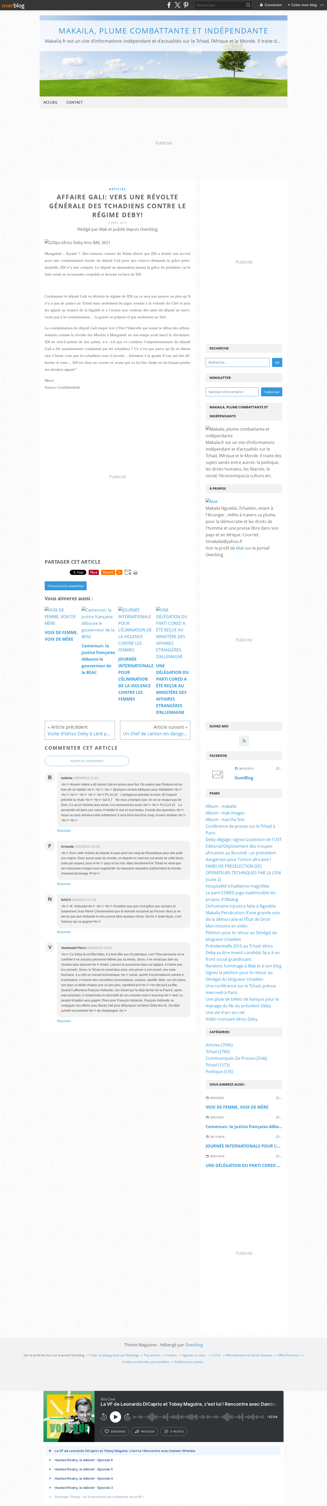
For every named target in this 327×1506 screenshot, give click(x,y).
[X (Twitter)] (177, 5)
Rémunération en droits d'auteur (249, 1355)
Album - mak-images (225, 813)
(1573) (218, 1065)
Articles (117, 189)
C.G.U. (216, 1355)
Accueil (50, 102)
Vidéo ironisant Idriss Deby (232, 1019)
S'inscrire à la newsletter (66, 586)
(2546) (236, 1058)
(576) (219, 1071)
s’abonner (118, 1431)
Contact (74, 102)
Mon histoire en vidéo (227, 926)
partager (148, 1431)
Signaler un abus (194, 1355)
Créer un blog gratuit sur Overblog (114, 1355)
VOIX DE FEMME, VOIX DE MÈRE (238, 1107)
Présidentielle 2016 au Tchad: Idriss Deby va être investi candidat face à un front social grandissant (243, 952)
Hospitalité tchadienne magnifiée (237, 886)
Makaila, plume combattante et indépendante (163, 30)
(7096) (219, 1045)
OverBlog (244, 778)
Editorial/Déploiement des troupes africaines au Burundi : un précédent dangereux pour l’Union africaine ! (241, 852)
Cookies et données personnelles (145, 1362)
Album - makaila (221, 806)
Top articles (152, 1355)
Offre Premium (288, 1355)
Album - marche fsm (225, 819)
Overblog (194, 1345)
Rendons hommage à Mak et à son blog (244, 966)
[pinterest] (186, 5)
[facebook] (169, 5)
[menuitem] (51, 102)
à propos (177, 1431)
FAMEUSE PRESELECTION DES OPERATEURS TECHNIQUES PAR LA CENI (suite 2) (243, 872)
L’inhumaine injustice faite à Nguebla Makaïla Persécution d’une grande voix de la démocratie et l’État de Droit (243, 912)
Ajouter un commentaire (86, 761)
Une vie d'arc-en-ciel (225, 1012)
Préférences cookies (188, 1362)
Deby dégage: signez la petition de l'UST (244, 839)
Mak (240, 548)
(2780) (218, 1051)
